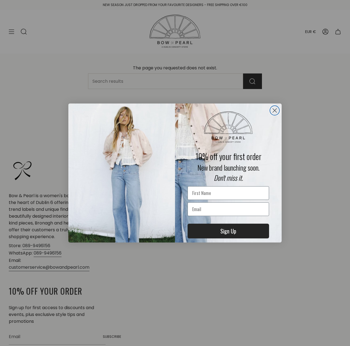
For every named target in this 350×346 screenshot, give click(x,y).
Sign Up (228, 231)
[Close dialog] (274, 110)
